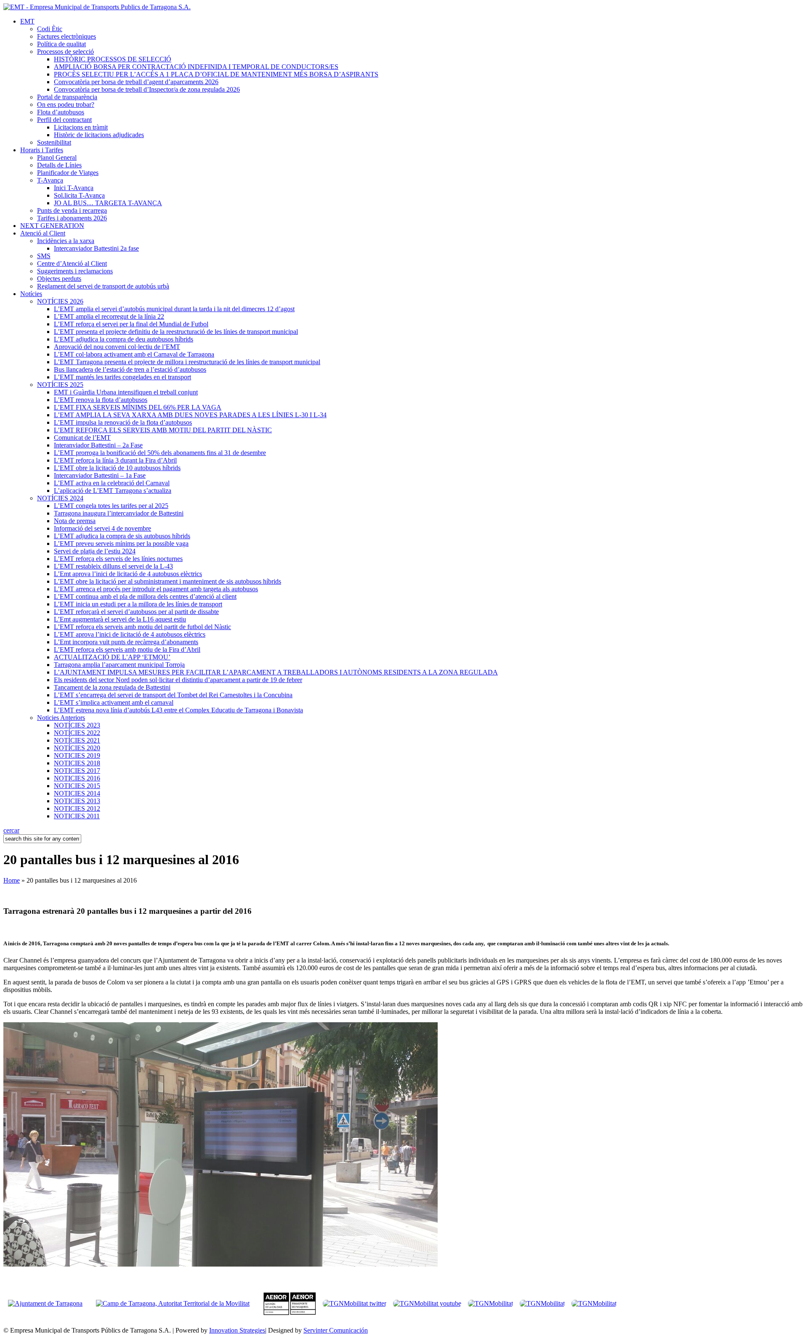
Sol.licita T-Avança (79, 195)
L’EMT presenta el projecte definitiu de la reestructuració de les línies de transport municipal (176, 331)
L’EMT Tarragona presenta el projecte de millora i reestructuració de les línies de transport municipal (187, 361)
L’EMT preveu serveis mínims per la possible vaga (121, 543)
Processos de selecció (65, 51)
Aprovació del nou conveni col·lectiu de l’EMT (117, 346)
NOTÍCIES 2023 (77, 725)
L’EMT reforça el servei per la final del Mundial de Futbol (131, 324)
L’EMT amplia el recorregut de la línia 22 (109, 316)
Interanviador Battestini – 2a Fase (98, 445)
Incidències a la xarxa (65, 240)
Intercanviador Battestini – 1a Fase (100, 475)
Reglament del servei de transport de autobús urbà (103, 286)
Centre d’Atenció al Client (72, 263)
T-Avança (50, 180)
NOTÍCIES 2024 (60, 498)
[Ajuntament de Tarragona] (49, 1303)
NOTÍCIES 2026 (60, 301)
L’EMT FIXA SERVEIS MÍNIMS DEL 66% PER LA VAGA (137, 407)
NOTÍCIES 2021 (77, 740)
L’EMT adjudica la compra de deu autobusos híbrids (123, 339)
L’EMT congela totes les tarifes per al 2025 (111, 505)
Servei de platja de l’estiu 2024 (95, 551)
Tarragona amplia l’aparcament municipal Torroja (119, 664)
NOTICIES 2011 (77, 816)
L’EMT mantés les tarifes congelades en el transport (122, 377)
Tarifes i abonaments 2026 (72, 218)
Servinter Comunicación (335, 1330)
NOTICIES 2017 (77, 770)
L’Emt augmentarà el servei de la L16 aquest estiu (120, 619)
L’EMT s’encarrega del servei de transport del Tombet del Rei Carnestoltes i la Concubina (173, 694)
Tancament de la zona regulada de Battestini (112, 687)
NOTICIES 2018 (77, 763)
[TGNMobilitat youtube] (427, 1303)
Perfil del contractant (64, 119)
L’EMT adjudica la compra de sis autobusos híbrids (122, 536)
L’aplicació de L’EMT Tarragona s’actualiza (112, 490)
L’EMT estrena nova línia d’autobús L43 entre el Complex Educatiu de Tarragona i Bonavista (178, 710)
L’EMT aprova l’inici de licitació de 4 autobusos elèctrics (129, 634)
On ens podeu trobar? (65, 104)
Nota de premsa (75, 520)
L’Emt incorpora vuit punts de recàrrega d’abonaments (126, 641)
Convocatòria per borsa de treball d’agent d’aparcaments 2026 (136, 81)
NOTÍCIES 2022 (77, 732)
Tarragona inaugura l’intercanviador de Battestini (118, 513)
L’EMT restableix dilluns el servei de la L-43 (113, 566)
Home (11, 880)
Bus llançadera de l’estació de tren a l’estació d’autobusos (130, 369)
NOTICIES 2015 (77, 785)
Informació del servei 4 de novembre (102, 528)
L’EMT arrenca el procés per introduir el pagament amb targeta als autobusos (156, 588)
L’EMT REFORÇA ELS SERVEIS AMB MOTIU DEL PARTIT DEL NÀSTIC (163, 430)
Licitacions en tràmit (81, 127)
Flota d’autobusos (60, 112)
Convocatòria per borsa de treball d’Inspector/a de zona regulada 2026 (147, 89)
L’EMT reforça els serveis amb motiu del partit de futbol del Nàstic (142, 626)
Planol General (57, 157)
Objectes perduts (59, 278)
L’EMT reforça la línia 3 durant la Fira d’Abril (115, 460)
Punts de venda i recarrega (72, 210)
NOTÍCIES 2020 (77, 747)
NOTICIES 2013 (77, 800)
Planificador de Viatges (67, 172)
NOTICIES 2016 (77, 778)
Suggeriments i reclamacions (75, 271)
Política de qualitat (61, 44)
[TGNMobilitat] (490, 1303)
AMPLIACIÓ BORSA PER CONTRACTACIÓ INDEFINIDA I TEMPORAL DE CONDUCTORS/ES (196, 66)
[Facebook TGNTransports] (542, 1303)
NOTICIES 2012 (77, 808)
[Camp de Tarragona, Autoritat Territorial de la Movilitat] (173, 1303)
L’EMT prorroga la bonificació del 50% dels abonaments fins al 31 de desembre (160, 452)
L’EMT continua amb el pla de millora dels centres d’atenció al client (145, 596)
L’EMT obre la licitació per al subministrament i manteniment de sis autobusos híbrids (167, 581)
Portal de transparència (67, 97)
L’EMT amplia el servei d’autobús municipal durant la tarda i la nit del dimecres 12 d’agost (174, 308)
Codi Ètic (49, 28)
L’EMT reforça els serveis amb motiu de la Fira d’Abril (127, 649)
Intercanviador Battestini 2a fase (96, 248)
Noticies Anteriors (61, 717)
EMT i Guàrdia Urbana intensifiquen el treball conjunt (126, 392)
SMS (43, 255)
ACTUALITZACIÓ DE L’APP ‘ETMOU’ (112, 657)
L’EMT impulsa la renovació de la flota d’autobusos (123, 422)
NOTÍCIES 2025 (60, 384)
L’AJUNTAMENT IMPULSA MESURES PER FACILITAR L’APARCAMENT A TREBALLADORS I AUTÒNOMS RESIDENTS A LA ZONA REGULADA (276, 672)
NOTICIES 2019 (77, 755)
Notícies (31, 293)
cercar (11, 830)
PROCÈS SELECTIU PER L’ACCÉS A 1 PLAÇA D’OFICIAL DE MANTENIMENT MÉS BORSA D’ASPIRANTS (216, 74)
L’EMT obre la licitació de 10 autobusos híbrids (117, 467)
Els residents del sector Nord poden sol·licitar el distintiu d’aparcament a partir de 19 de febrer (178, 679)
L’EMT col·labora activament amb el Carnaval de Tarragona (134, 354)
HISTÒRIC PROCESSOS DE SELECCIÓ (112, 59)
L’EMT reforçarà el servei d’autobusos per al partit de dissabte (136, 611)
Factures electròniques (66, 36)
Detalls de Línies (59, 165)
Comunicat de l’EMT (82, 437)
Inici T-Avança (73, 187)
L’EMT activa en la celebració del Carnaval (112, 483)
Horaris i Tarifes (41, 149)
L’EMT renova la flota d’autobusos (100, 399)
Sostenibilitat (54, 142)
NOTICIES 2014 (77, 793)
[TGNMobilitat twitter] (354, 1303)
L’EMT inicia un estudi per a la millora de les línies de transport (138, 604)
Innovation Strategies (237, 1330)
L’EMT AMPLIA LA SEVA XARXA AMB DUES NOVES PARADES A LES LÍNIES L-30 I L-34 (190, 414)
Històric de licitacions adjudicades (99, 134)
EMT (27, 21)
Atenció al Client (42, 233)
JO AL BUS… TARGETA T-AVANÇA (108, 202)
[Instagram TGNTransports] (594, 1303)
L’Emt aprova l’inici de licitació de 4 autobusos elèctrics (128, 573)
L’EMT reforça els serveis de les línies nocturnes (118, 558)
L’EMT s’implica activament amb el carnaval (113, 702)
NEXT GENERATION (52, 225)
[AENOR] (289, 1313)
